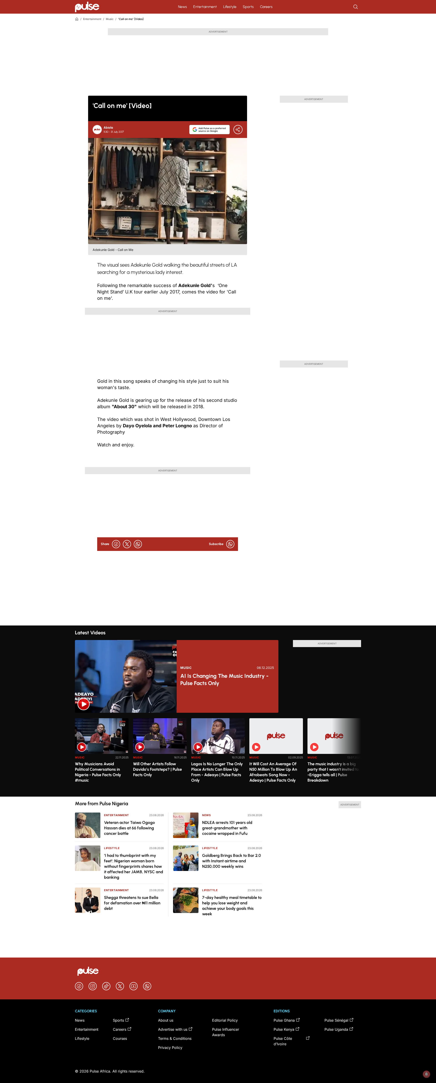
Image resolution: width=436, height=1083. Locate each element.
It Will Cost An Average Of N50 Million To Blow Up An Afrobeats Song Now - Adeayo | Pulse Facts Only (273, 772)
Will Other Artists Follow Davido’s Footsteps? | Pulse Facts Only (157, 769)
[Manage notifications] (426, 1074)
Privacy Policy (170, 1047)
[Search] (356, 7)
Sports (248, 7)
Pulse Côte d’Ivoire (283, 1041)
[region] (218, 754)
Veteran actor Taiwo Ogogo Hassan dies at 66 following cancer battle (129, 828)
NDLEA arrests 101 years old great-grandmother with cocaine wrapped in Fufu (227, 828)
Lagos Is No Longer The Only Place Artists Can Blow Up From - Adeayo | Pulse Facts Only (217, 772)
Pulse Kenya (284, 1029)
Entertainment (205, 7)
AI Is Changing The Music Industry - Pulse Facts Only (224, 679)
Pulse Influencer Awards (225, 1032)
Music (110, 19)
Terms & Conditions (174, 1038)
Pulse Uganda (336, 1029)
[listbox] (218, 754)
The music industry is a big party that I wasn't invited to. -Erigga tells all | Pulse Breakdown (333, 772)
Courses (120, 1038)
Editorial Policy (225, 1020)
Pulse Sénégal (336, 1020)
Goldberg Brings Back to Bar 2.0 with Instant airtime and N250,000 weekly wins (231, 861)
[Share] (238, 129)
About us (165, 1020)
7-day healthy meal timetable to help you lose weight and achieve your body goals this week (232, 905)
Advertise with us (172, 1029)
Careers (266, 7)
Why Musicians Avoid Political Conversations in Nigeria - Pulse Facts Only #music (98, 772)
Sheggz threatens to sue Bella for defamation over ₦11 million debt (132, 903)
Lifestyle (229, 7)
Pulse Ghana (284, 1020)
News (182, 7)
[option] (102, 755)
